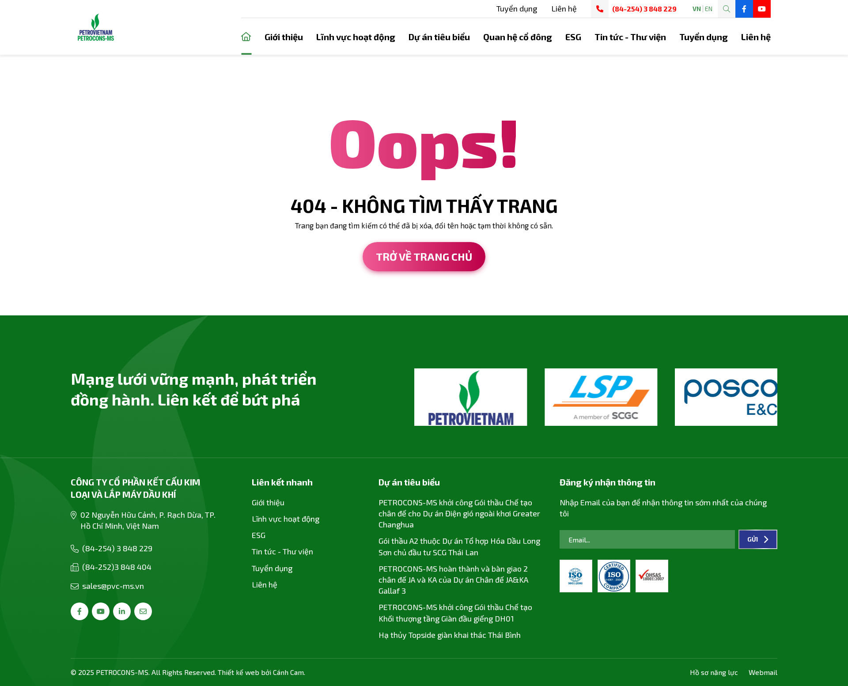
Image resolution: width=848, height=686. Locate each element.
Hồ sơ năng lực (714, 672)
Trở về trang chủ (424, 256)
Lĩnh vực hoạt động (355, 36)
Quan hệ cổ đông (517, 36)
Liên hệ (564, 8)
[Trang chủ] (246, 36)
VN (697, 8)
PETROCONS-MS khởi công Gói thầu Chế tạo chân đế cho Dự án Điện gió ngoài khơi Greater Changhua (459, 513)
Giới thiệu (284, 36)
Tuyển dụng (516, 8)
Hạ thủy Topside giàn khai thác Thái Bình (450, 635)
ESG (573, 36)
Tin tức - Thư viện (630, 36)
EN (708, 8)
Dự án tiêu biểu (439, 36)
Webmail (763, 672)
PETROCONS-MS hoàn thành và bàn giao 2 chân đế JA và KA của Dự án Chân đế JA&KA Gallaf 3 (453, 579)
